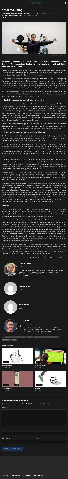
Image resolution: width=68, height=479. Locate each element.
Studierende (6, 339)
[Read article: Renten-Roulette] (17, 379)
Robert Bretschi (18, 13)
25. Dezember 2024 (47, 13)
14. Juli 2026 (6, 367)
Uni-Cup (37, 388)
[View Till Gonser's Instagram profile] (20, 325)
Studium (14, 339)
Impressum (5, 475)
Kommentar (6, 408)
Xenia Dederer (26, 13)
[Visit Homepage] (34, 2)
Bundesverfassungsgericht (19, 337)
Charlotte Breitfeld (9, 13)
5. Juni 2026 (6, 390)
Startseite (11, 15)
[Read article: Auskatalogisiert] (17, 356)
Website (37, 438)
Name (4, 430)
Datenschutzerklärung (16, 475)
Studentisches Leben (19, 15)
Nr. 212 (41, 337)
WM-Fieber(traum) (40, 365)
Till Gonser (35, 13)
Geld (36, 337)
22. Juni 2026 (39, 367)
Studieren (55, 337)
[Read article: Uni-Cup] (50, 379)
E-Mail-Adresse (7, 438)
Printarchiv (28, 475)
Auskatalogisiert (7, 365)
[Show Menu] (3, 2)
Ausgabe (5, 15)
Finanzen (30, 337)
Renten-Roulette (7, 388)
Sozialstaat (48, 337)
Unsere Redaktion (38, 475)
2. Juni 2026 (39, 390)
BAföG (8, 337)
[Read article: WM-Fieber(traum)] (50, 356)
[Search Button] (65, 2)
